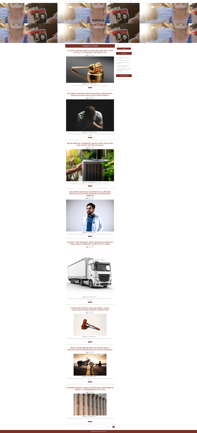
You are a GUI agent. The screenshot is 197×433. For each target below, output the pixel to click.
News (70, 1)
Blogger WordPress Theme (95, 431)
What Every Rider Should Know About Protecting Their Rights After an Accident (90, 349)
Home (67, 1)
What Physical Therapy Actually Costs (123, 60)
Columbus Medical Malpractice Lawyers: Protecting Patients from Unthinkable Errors (90, 194)
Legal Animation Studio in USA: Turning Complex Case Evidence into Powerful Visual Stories (123, 69)
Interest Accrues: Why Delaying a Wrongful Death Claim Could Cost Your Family (90, 94)
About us (74, 1)
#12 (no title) (85, 1)
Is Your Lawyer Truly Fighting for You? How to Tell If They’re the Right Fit (90, 52)
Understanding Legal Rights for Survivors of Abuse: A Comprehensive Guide (90, 389)
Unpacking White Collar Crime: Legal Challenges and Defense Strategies (90, 309)
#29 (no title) (79, 1)
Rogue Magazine (98, 24)
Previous (107, 426)
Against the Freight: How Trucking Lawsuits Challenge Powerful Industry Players (90, 243)
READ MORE (90, 87)
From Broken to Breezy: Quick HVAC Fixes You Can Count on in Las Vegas (90, 144)
